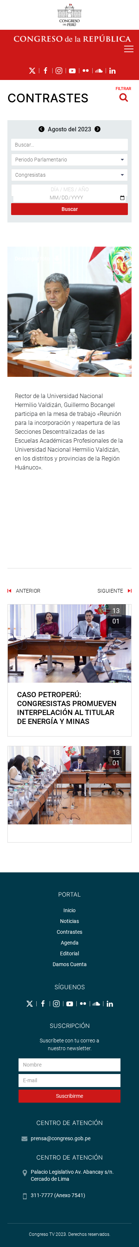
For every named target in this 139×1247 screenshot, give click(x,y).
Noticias (69, 921)
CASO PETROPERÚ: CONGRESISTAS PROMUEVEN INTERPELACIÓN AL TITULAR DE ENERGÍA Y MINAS (66, 708)
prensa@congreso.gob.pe (60, 1138)
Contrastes (69, 932)
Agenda (70, 943)
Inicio (69, 910)
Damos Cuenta (70, 964)
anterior (27, 591)
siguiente (110, 591)
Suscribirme (69, 1096)
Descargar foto (32, 259)
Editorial (69, 953)
